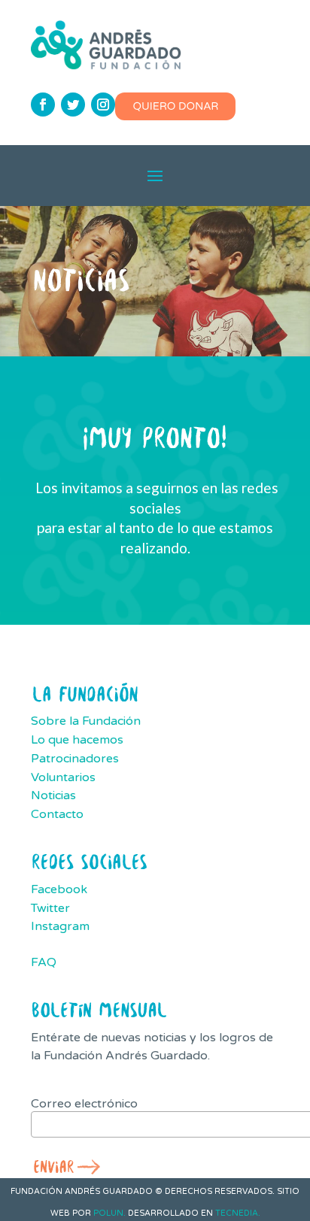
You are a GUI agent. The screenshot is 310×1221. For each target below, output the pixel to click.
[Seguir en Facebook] (43, 104)
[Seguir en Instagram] (103, 104)
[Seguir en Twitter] (73, 104)
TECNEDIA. (237, 1213)
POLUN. (109, 1213)
